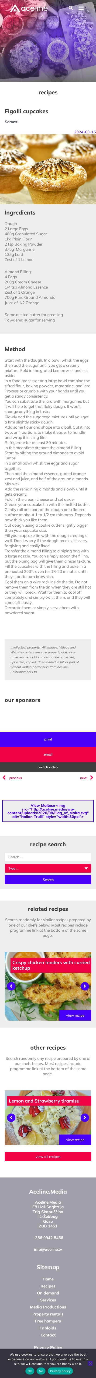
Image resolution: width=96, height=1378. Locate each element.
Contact (48, 1334)
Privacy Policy (48, 1347)
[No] (90, 1363)
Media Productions (48, 1306)
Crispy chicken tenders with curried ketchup (51, 965)
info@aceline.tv (48, 1249)
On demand (48, 1292)
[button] (71, 8)
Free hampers (48, 1320)
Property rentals (48, 1313)
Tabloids (48, 1327)
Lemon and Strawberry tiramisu (44, 1101)
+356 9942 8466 (48, 1237)
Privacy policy (60, 1371)
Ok (30, 1371)
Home (48, 1278)
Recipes (48, 1285)
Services (48, 1299)
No (41, 1371)
